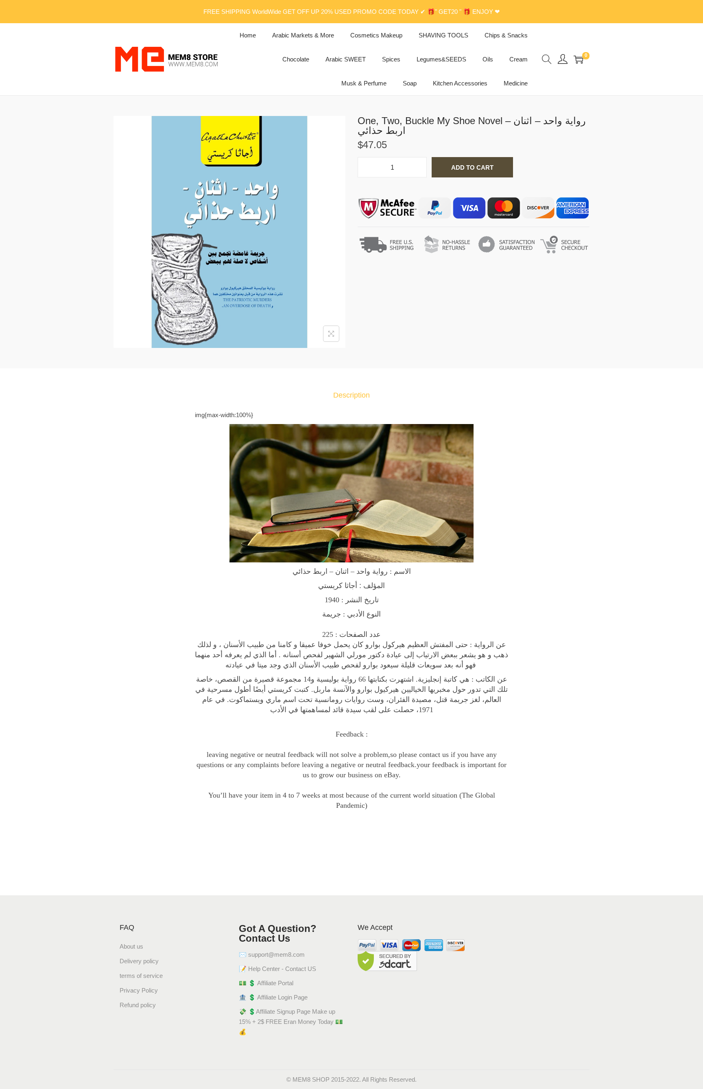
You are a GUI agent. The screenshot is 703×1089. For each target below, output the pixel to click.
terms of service (141, 975)
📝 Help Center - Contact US (277, 968)
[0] (578, 59)
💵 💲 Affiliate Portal (266, 983)
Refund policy (138, 1005)
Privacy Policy (139, 990)
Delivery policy (139, 961)
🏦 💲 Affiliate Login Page (273, 997)
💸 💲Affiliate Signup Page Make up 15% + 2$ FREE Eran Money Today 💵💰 (291, 1021)
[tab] (351, 395)
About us (131, 946)
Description (351, 395)
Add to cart (472, 167)
